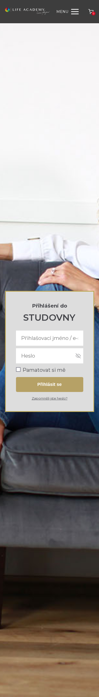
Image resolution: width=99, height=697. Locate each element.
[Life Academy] (27, 11)
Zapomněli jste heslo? (50, 398)
